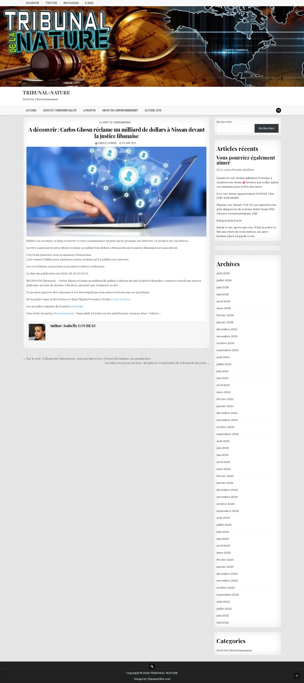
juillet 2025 (224, 364)
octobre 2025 (226, 343)
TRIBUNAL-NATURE (46, 92)
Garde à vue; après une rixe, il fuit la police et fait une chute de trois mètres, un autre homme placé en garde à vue (246, 232)
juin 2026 (223, 287)
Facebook (32, 3)
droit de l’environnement (120, 110)
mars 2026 (224, 308)
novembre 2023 (227, 496)
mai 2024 (223, 455)
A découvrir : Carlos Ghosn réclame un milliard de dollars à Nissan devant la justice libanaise (117, 132)
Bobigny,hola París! (229, 220)
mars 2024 (224, 469)
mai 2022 (223, 622)
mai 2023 (223, 538)
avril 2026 (223, 301)
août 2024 (223, 441)
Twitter (51, 3)
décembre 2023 (227, 489)
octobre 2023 (226, 503)
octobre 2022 (226, 587)
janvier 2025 (225, 406)
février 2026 (225, 315)
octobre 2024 (225, 427)
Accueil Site (153, 110)
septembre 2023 (228, 511)
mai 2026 (223, 294)
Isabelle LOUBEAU (107, 143)
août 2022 (223, 601)
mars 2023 (224, 552)
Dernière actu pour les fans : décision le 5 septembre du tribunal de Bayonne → (157, 363)
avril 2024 (223, 462)
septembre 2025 (228, 350)
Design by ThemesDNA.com (152, 679)
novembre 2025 (227, 336)
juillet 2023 (224, 524)
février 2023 (225, 559)
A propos (89, 110)
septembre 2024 (228, 434)
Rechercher (224, 121)
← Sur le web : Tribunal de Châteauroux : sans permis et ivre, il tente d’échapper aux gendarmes (86, 358)
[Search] (278, 110)
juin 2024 (223, 447)
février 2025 (225, 399)
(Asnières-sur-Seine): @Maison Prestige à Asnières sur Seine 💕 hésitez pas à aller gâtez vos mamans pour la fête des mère (248, 182)
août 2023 (223, 517)
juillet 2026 (224, 280)
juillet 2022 (224, 608)
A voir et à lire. (121, 299)
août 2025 (223, 357)
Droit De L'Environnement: (117, 122)
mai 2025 (223, 378)
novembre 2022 (227, 580)
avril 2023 (223, 545)
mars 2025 (224, 392)
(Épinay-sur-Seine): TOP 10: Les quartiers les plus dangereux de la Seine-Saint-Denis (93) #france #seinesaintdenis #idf (246, 209)
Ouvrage (78, 306)
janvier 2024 (225, 482)
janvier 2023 (225, 566)
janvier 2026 (225, 322)
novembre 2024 (227, 420)
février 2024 (225, 476)
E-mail (89, 3)
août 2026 (223, 273)
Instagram (71, 3)
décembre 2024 (227, 413)
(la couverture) (64, 313)
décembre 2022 (227, 573)
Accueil (31, 110)
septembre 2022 (228, 594)
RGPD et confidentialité (60, 110)
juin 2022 (223, 615)
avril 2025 (223, 385)
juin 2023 (223, 531)
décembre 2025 (227, 329)
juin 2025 (223, 371)
